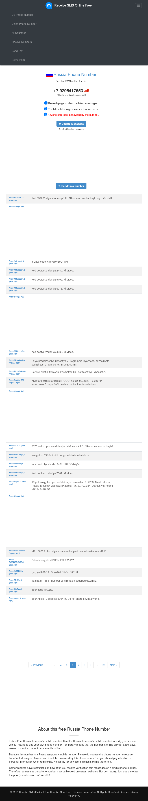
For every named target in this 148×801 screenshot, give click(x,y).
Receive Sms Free (60, 792)
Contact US (18, 60)
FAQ (77, 795)
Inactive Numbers (22, 42)
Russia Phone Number (74, 74)
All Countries (19, 33)
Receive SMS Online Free (73, 5)
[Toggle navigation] (138, 5)
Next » (113, 665)
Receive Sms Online (84, 792)
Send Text (17, 51)
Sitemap (124, 792)
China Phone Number (24, 24)
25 (104, 665)
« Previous (37, 665)
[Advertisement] (71, 156)
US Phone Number (22, 14)
